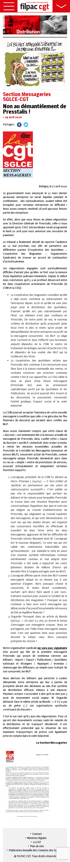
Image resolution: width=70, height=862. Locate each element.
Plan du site (37, 846)
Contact (37, 834)
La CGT (37, 842)
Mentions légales (37, 838)
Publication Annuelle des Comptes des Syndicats (37, 850)
